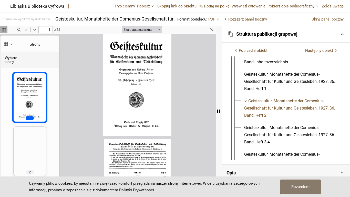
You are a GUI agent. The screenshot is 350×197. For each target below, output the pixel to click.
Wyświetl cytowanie (248, 6)
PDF (211, 19)
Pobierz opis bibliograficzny (290, 6)
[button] (286, 34)
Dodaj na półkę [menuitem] (217, 6)
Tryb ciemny (125, 6)
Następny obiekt (319, 50)
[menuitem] (290, 81)
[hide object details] (219, 111)
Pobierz (143, 6)
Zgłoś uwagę (333, 6)
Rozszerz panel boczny (247, 19)
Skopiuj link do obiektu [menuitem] (177, 6)
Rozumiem (300, 186)
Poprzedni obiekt (253, 50)
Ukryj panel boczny (328, 19)
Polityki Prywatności (136, 190)
